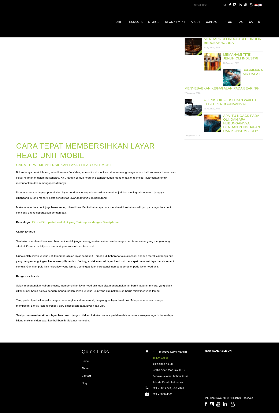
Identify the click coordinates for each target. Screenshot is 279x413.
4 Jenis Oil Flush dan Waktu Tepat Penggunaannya (230, 102)
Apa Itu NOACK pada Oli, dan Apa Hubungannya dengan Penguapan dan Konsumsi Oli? (241, 123)
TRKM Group (161, 357)
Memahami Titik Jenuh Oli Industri (240, 56)
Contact (86, 375)
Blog (84, 383)
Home (85, 360)
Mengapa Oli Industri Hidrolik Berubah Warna (232, 41)
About (85, 368)
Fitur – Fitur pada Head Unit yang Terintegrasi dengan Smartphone (75, 222)
